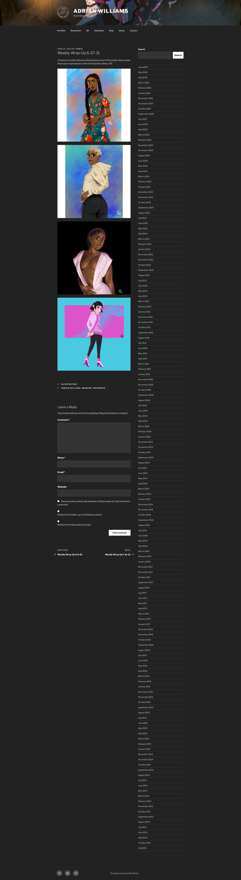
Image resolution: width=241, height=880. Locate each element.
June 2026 (143, 67)
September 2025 (146, 114)
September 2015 (145, 707)
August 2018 (144, 525)
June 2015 (143, 723)
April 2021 (142, 358)
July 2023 (142, 218)
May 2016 (142, 666)
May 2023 (142, 228)
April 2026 (143, 77)
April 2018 (142, 546)
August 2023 (144, 213)
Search (141, 49)
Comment (63, 420)
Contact (133, 30)
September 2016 (145, 645)
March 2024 (143, 176)
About (122, 30)
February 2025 (144, 140)
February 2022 (144, 306)
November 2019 (145, 447)
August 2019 (144, 462)
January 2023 (144, 249)
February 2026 (144, 88)
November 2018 (145, 509)
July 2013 (142, 827)
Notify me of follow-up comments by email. (79, 514)
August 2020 (144, 400)
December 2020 (145, 379)
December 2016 (145, 629)
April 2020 (143, 421)
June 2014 (143, 785)
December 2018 (145, 504)
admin (79, 49)
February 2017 (144, 619)
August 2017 (144, 587)
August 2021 (144, 338)
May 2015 (142, 728)
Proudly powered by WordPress (124, 873)
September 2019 (145, 457)
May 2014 (142, 790)
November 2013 (145, 806)
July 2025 (142, 119)
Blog (111, 30)
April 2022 (142, 296)
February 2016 (144, 681)
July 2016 (142, 655)
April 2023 (143, 233)
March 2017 (143, 614)
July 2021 (142, 343)
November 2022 (145, 259)
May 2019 (142, 478)
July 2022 (142, 280)
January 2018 (144, 561)
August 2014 (144, 775)
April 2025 (143, 129)
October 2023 (144, 202)
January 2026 (144, 93)
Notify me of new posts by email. (74, 524)
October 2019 (144, 452)
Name (61, 457)
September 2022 (145, 270)
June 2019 (143, 473)
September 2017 (145, 582)
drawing (87, 388)
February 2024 (144, 181)
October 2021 (144, 327)
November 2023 (145, 197)
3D (87, 30)
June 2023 (143, 223)
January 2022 (144, 312)
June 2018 (143, 535)
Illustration (76, 30)
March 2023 (143, 239)
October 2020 (144, 390)
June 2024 (143, 161)
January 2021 (144, 374)
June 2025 (143, 124)
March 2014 (143, 796)
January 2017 (144, 624)
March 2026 (143, 82)
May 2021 (142, 353)
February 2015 (144, 744)
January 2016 (144, 686)
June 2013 (143, 832)
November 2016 (145, 634)
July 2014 (142, 780)
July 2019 (142, 468)
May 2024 (142, 166)
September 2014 (145, 770)
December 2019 (145, 442)
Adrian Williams (101, 11)
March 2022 (143, 301)
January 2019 (144, 499)
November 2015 (145, 697)
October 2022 (144, 265)
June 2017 (142, 598)
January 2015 (144, 749)
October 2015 (144, 702)
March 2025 (143, 135)
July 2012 (142, 848)
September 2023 (146, 207)
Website (62, 487)
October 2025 (144, 108)
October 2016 (144, 640)
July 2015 (142, 718)
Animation (99, 30)
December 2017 (145, 567)
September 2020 (146, 395)
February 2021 (144, 369)
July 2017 (142, 593)
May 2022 (142, 291)
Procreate (99, 388)
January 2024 (144, 187)
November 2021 (145, 322)
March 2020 (144, 426)
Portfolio (61, 30)
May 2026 (142, 72)
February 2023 (144, 244)
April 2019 (142, 483)
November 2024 (145, 150)
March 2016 (143, 676)
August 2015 (144, 712)
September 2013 (145, 817)
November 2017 (145, 572)
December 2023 (145, 192)
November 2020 (145, 384)
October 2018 (144, 515)
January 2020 (144, 437)
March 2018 (143, 551)
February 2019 (144, 494)
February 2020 (144, 431)
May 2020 (143, 416)
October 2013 (144, 811)
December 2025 (145, 98)
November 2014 (145, 759)
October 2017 (144, 577)
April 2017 (142, 608)
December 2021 (145, 317)
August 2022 (144, 275)
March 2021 (143, 364)
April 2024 (143, 171)
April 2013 (142, 837)
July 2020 (142, 405)
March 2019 (143, 488)
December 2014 (145, 754)
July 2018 (142, 530)
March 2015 (143, 738)
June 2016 (143, 660)
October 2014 (144, 764)
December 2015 (145, 692)
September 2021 (145, 332)
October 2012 (144, 843)
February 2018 (144, 556)
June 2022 (143, 285)
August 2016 (144, 650)
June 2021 (142, 348)
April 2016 (142, 671)
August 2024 (144, 155)
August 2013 (144, 822)
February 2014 (144, 801)
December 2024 (145, 145)
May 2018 (142, 541)
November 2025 (145, 103)
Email (61, 472)
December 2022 (145, 254)
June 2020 (143, 411)
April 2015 (142, 733)
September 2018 (145, 520)
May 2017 (142, 603)
